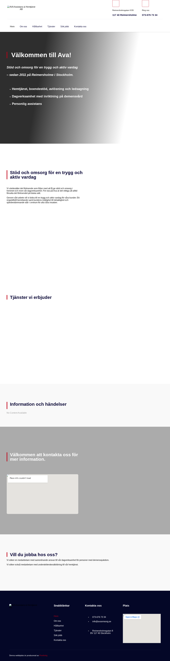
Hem (12, 26)
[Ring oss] (145, 3)
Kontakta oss (80, 26)
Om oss (23, 26)
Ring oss (145, 10)
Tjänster (51, 26)
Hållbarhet (37, 26)
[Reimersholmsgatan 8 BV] (115, 3)
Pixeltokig (43, 655)
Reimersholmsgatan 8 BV (123, 10)
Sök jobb (64, 26)
